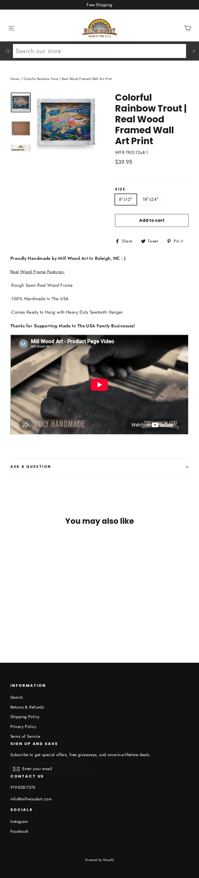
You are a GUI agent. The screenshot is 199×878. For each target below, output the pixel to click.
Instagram (19, 821)
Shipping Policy (24, 717)
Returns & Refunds (27, 707)
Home (14, 78)
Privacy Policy (23, 726)
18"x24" (151, 199)
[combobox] (99, 51)
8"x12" (126, 199)
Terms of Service (25, 736)
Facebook (19, 831)
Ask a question (30, 466)
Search (16, 697)
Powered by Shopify (99, 860)
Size (120, 189)
